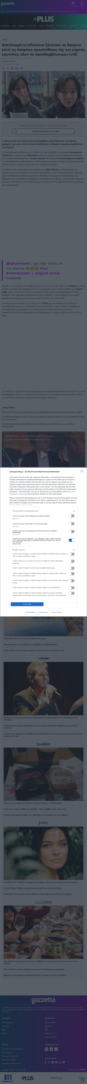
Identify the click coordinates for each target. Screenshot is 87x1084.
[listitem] (43, 511)
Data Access (43, 612)
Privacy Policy (56, 612)
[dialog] (43, 542)
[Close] (82, 472)
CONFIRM (27, 604)
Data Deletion (31, 612)
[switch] (72, 515)
